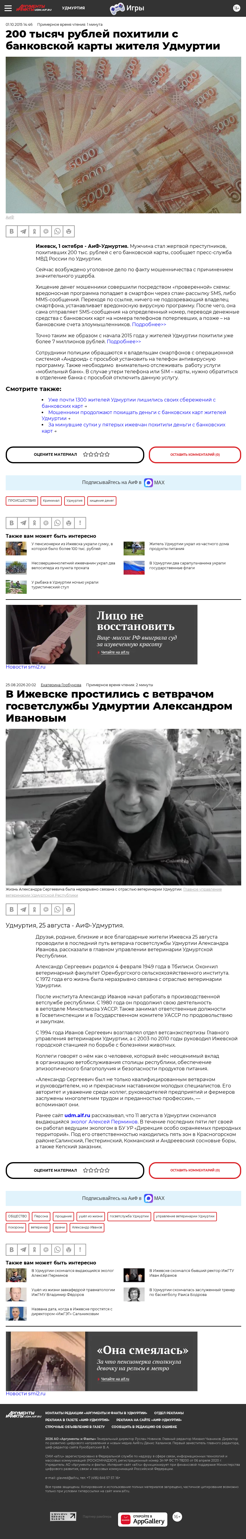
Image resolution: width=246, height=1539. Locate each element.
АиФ (10, 217)
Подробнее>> (149, 324)
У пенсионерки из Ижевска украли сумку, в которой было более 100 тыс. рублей (72, 546)
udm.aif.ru (77, 1115)
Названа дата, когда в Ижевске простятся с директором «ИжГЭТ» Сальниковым (72, 1311)
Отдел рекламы (169, 1413)
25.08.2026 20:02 (21, 685)
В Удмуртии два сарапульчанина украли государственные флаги (187, 565)
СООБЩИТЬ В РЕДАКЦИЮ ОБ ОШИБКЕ (144, 1427)
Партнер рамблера (97, 1516)
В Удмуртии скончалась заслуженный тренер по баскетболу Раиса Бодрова (192, 1292)
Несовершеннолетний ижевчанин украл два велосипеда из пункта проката (73, 565)
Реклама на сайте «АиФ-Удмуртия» (149, 1420)
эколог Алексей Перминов (104, 1122)
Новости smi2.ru (26, 667)
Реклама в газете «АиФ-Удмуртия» (77, 1420)
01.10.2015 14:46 (19, 24)
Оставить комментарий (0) (195, 455)
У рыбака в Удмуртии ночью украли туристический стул (65, 584)
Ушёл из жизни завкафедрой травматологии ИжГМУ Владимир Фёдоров (73, 1292)
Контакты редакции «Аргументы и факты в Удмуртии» (96, 1413)
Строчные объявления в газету (75, 1427)
